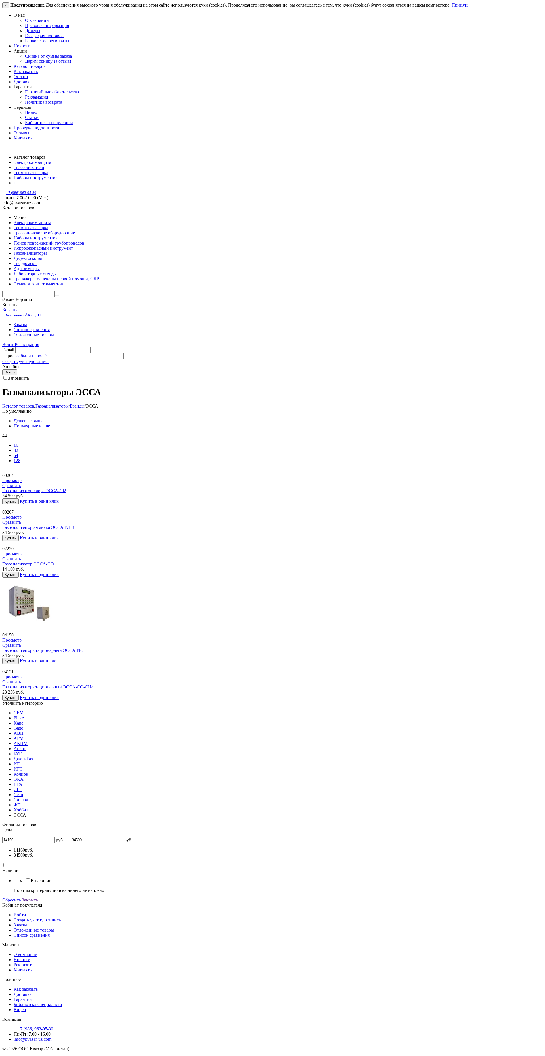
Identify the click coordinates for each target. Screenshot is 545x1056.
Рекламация (36, 97)
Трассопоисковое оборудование (44, 232)
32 (16, 450)
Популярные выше (32, 425)
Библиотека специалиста (49, 122)
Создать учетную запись (25, 361)
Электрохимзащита (32, 222)
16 (16, 445)
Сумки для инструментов (38, 283)
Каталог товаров (30, 66)
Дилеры (32, 30)
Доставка (23, 81)
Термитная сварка (31, 227)
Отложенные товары (34, 334)
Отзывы (21, 132)
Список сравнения (32, 329)
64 (16, 455)
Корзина (10, 309)
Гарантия (23, 999)
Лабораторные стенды (35, 273)
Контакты (23, 137)
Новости (22, 45)
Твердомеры (25, 263)
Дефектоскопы (28, 258)
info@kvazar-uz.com (32, 1039)
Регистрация (27, 344)
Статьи (32, 117)
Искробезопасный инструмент (43, 248)
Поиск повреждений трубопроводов (49, 243)
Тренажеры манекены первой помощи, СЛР (56, 278)
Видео (31, 112)
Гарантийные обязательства (52, 91)
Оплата (21, 76)
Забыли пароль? (31, 355)
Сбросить (11, 900)
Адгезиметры (27, 268)
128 (17, 460)
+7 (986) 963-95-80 (21, 193)
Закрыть (30, 900)
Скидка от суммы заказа (48, 56)
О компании (37, 20)
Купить (10, 501)
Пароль (9, 355)
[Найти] (57, 295)
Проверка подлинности (36, 127)
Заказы (20, 324)
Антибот (10, 366)
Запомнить (18, 378)
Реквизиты (24, 964)
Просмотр (12, 480)
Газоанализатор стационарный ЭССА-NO (43, 650)
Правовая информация (47, 25)
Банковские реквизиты (47, 40)
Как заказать (26, 71)
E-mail (8, 349)
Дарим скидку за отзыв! (48, 61)
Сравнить (11, 485)
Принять (460, 5)
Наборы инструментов (36, 237)
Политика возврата (43, 102)
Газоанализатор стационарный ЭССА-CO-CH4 (48, 686)
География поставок (44, 35)
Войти (8, 344)
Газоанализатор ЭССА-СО (28, 564)
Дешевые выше (28, 420)
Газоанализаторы (30, 253)
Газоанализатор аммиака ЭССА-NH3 (38, 527)
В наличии (41, 880)
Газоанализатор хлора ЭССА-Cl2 (34, 490)
